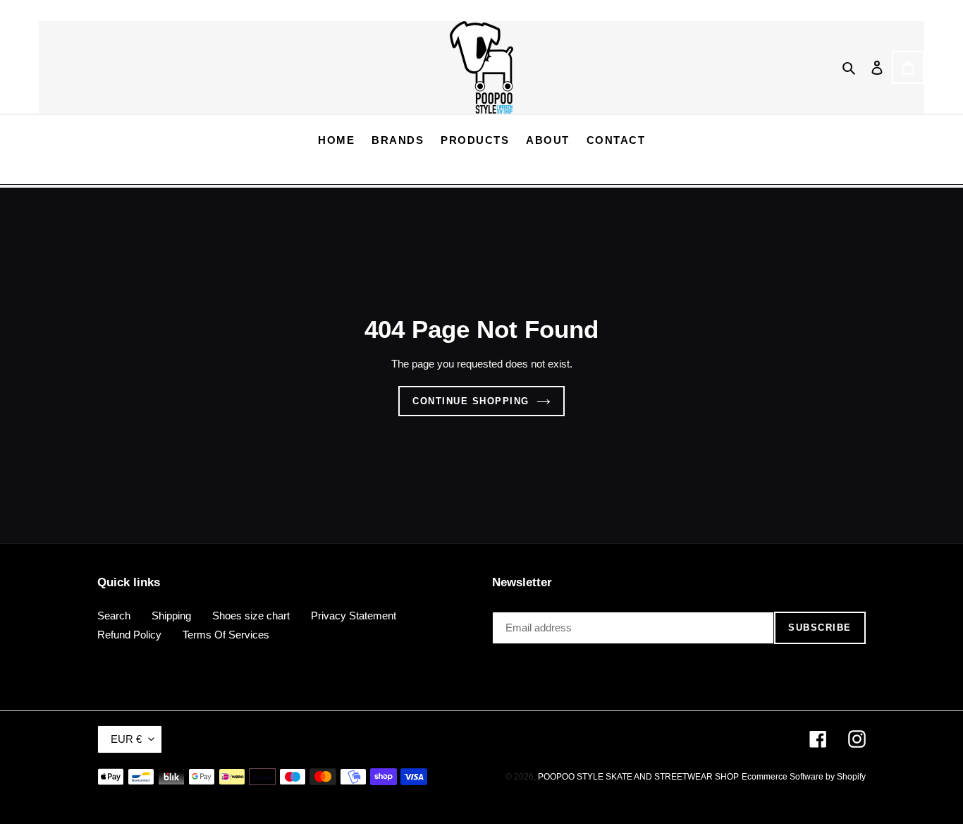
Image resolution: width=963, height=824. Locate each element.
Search (113, 616)
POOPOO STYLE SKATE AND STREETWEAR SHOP (638, 777)
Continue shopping (470, 401)
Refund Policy (129, 635)
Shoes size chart (251, 616)
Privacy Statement (353, 616)
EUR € (126, 739)
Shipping (171, 616)
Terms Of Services (226, 635)
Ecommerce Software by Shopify (804, 777)
